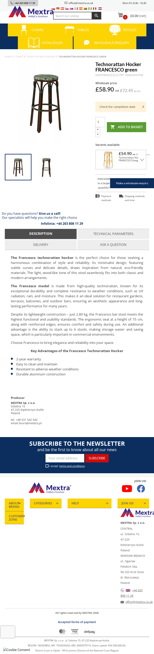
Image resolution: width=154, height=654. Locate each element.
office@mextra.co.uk (81, 3)
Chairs (37, 30)
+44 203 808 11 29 (69, 223)
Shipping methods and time (135, 198)
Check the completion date (117, 107)
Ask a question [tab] (113, 244)
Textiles (129, 30)
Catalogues (52, 42)
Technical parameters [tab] (113, 233)
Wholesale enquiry (111, 42)
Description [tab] (40, 233)
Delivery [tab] (40, 244)
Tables (83, 30)
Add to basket (126, 127)
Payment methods (106, 198)
